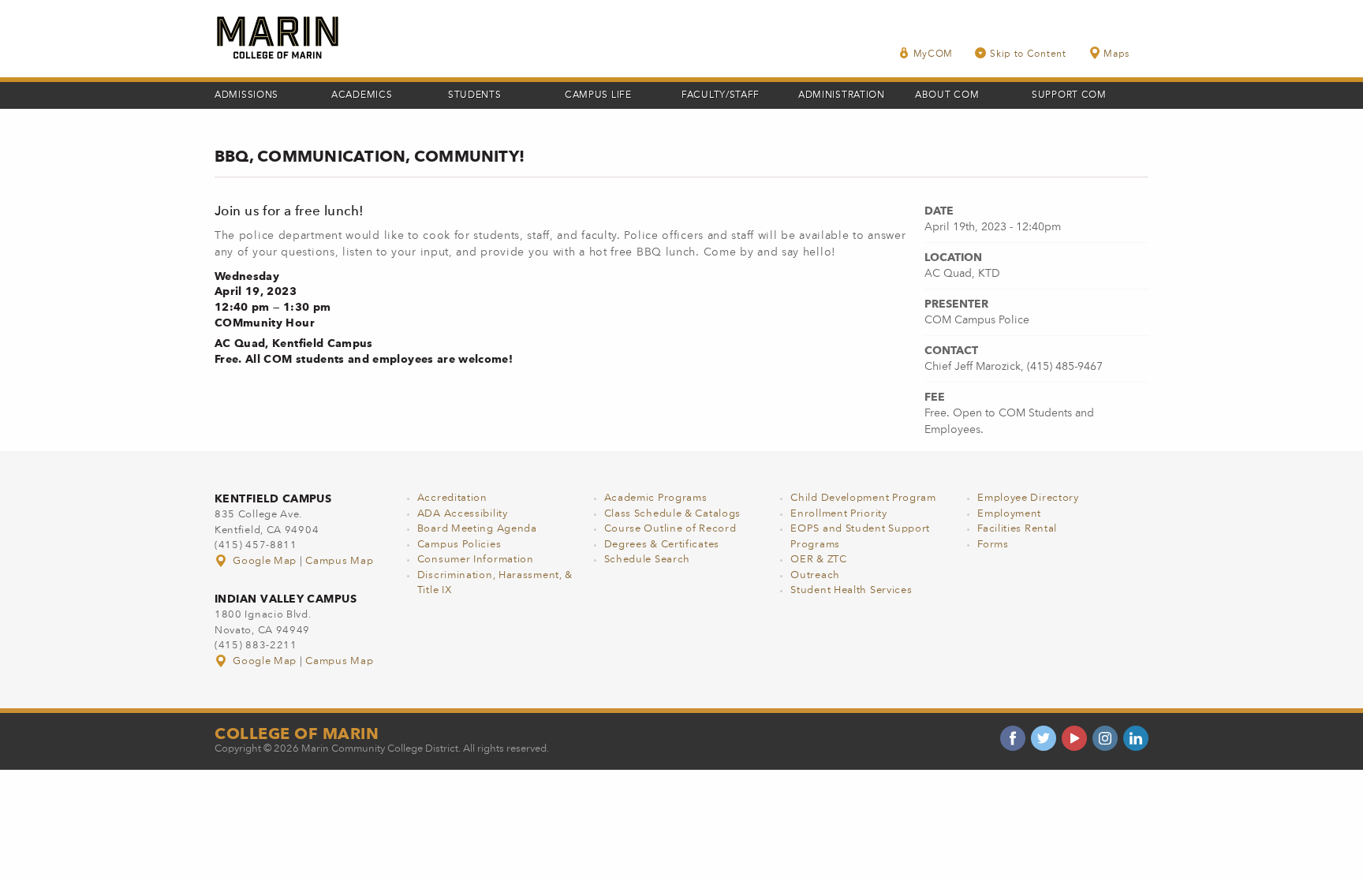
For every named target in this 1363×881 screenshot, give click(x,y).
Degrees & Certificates (661, 544)
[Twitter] (1043, 738)
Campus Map (339, 561)
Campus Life (598, 95)
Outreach (815, 575)
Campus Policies (459, 544)
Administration (841, 95)
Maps (1116, 54)
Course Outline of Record (670, 529)
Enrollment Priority (838, 514)
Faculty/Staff (721, 95)
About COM (947, 95)
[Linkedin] (1135, 738)
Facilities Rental (1017, 529)
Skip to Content (1028, 54)
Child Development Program (863, 498)
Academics (361, 95)
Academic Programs (656, 498)
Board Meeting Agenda (477, 529)
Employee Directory (1028, 498)
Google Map (265, 561)
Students (475, 95)
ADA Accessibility (462, 514)
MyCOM (933, 54)
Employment (1009, 514)
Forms (993, 544)
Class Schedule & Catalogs (672, 514)
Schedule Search (647, 559)
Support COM (1069, 95)
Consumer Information (475, 559)
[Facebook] (1012, 738)
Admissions (246, 95)
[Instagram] (1105, 738)
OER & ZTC (818, 559)
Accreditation (452, 498)
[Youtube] (1074, 738)
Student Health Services (851, 590)
